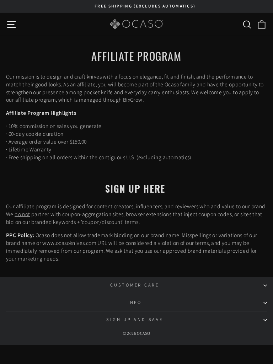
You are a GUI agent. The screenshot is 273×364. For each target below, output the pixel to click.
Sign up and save (134, 319)
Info (135, 302)
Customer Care (134, 285)
